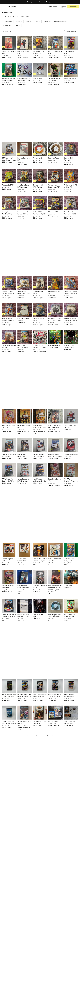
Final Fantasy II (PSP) (24, 318)
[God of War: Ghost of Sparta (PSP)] (55, 416)
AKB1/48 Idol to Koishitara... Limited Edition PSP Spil (39, 346)
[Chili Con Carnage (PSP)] (55, 283)
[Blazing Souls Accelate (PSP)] (9, 203)
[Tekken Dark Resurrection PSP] (24, 550)
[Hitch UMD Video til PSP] (24, 43)
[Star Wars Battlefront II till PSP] (40, 577)
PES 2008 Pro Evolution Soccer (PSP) (23, 346)
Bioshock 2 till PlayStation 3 (68, 159)
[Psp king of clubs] (55, 149)
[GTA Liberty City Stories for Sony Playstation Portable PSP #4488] (71, 713)
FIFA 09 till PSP (38, 78)
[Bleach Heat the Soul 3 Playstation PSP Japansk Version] (55, 686)
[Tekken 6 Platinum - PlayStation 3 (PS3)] (40, 203)
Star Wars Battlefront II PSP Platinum (40, 186)
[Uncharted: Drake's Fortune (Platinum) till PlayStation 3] (24, 203)
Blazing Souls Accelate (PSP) (7, 213)
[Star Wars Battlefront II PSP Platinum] (40, 176)
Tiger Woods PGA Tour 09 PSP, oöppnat (54, 79)
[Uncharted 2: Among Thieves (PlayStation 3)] (71, 283)
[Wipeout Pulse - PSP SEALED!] (24, 713)
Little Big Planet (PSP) (69, 52)
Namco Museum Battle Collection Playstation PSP (69, 695)
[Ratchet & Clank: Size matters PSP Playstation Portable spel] (9, 445)
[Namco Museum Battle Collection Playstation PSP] (71, 686)
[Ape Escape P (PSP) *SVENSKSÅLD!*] (71, 606)
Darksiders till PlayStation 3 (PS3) (70, 213)
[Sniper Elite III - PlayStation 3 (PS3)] (24, 283)
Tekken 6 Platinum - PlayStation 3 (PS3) (39, 213)
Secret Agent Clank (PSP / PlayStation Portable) (54, 616)
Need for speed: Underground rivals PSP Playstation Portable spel (39, 480)
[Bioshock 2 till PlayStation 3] (71, 149)
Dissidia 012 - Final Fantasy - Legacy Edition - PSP (23, 616)
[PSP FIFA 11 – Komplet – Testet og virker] (71, 470)
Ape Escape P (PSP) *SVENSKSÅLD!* (70, 616)
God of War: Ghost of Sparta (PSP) (54, 426)
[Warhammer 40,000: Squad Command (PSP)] (9, 70)
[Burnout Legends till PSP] (9, 550)
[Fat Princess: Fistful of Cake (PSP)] (71, 176)
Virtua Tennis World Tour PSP (54, 560)
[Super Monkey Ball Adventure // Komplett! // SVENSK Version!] (9, 577)
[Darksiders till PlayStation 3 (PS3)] (71, 203)
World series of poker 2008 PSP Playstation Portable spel (71, 455)
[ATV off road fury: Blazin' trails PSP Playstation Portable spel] (9, 470)
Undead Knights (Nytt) (38, 616)
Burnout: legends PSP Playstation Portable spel (38, 455)
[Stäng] (78, 2)
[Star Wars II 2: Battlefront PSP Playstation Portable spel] (24, 445)
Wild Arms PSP (53, 212)
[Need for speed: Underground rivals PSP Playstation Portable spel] (40, 470)
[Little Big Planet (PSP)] (71, 43)
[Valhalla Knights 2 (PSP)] (40, 283)
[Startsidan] (11, 6)
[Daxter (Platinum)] (55, 337)
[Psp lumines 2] (40, 149)
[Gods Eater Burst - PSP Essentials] (24, 176)
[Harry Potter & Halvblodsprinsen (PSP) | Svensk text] (24, 577)
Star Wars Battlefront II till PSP (40, 587)
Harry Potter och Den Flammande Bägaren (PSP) (40, 560)
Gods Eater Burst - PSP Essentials (23, 186)
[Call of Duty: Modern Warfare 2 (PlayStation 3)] (9, 337)
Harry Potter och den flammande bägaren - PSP (55, 587)
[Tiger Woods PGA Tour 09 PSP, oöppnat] (55, 70)
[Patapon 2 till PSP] (9, 176)
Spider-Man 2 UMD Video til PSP (39, 52)
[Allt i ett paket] (55, 713)
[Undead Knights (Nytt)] (40, 606)
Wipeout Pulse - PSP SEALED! (24, 722)
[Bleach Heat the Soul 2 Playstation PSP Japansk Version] (40, 686)
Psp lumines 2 (37, 158)
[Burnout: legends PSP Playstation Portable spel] (40, 445)
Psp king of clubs (54, 158)
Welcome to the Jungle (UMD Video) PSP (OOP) (39, 426)
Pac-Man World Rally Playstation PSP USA (24, 695)
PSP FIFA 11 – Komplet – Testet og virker (70, 480)
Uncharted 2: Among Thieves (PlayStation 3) (71, 293)
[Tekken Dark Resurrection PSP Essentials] (55, 176)
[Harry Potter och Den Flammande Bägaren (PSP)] (40, 550)
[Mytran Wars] (71, 577)
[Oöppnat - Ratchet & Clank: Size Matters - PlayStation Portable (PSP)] (9, 606)
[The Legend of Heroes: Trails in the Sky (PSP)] (9, 310)
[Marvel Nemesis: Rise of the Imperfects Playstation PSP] (9, 686)
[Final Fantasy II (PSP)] (24, 310)
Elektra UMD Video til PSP (9, 52)
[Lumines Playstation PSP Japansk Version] (9, 713)
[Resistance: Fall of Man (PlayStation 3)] (71, 310)
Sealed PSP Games (70, 78)
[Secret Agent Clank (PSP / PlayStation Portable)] (55, 606)
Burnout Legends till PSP (8, 560)
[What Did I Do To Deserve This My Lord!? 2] (71, 337)
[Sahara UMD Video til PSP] (24, 416)
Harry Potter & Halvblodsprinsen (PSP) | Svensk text (23, 587)
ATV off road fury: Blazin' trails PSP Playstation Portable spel (8, 480)
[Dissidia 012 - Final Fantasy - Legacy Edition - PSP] (24, 606)
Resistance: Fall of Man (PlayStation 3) (70, 319)
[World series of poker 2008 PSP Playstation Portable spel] (71, 445)
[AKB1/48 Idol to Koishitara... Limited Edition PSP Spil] (40, 337)
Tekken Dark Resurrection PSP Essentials (54, 186)
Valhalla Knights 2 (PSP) (38, 292)
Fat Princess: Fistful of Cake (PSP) (70, 186)
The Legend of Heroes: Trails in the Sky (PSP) (8, 320)
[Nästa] (52, 735)
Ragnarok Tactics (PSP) (38, 319)
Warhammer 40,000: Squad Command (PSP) (8, 79)
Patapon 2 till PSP (8, 185)
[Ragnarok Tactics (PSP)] (40, 310)
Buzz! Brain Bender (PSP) (54, 480)
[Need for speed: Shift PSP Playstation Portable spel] (55, 445)
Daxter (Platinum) (54, 345)
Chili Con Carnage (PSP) (54, 292)
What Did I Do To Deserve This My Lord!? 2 (69, 346)
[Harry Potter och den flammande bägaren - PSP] (55, 577)
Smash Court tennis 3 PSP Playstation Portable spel (24, 480)
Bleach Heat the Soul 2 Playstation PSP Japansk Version (40, 695)
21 (47, 735)
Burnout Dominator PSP (23, 159)
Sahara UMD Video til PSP (24, 426)
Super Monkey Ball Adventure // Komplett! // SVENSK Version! (8, 587)
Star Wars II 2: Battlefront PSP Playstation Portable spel (24, 455)
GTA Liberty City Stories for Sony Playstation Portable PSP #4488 (70, 722)
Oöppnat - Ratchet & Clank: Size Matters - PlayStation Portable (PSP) (9, 616)
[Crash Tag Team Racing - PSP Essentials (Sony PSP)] (71, 550)
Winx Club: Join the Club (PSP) (8, 426)
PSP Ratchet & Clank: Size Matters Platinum (40, 722)
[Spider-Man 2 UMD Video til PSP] (40, 43)
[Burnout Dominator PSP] (24, 149)
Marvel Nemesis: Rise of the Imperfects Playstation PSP (9, 695)
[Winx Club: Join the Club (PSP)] (9, 416)
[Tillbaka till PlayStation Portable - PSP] (2, 16)
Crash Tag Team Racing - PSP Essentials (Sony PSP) (69, 560)
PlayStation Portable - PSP (14, 17)
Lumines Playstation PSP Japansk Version (9, 722)
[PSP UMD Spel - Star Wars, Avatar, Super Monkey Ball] (24, 70)
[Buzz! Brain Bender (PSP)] (55, 470)
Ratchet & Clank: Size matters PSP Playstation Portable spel (9, 455)
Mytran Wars (68, 585)
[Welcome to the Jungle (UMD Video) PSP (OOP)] (40, 416)
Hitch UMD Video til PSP (23, 52)
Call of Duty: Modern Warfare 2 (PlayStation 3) (9, 346)
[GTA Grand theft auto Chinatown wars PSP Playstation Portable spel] (9, 149)
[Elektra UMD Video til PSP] (9, 43)
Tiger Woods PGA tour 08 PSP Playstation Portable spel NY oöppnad (70, 426)
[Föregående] (28, 735)
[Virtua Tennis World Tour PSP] (55, 550)
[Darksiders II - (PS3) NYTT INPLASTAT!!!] (55, 310)
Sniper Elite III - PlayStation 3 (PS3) (23, 292)
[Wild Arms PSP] (55, 203)
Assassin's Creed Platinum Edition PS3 (8, 292)
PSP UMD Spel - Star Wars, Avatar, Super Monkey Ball (24, 79)
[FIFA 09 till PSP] (40, 70)
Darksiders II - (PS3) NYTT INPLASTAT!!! (54, 319)
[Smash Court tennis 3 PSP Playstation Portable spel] (24, 470)
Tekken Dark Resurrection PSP (23, 560)
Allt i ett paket (53, 721)
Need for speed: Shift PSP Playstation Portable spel (55, 455)
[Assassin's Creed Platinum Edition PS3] (9, 283)
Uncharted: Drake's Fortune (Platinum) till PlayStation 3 (24, 213)
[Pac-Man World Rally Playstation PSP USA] (24, 686)
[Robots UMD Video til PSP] (55, 43)
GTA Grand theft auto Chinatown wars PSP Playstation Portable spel (9, 159)
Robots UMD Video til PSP (55, 52)
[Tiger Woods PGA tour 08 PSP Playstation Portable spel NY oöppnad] (71, 416)
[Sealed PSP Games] (71, 70)
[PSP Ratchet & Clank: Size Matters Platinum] (40, 713)
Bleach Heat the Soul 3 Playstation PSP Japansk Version (55, 695)
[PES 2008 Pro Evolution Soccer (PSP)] (24, 337)
